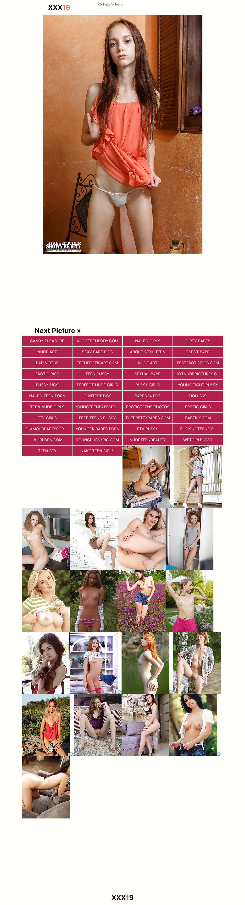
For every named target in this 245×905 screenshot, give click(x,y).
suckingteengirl (198, 428)
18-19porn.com (47, 439)
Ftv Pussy (147, 428)
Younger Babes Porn (97, 428)
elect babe (198, 351)
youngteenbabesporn (98, 406)
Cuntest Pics (97, 395)
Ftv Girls (47, 417)
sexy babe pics (97, 351)
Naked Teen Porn (47, 395)
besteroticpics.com (198, 362)
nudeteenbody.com (97, 340)
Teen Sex (47, 450)
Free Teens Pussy (97, 417)
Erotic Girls (198, 406)
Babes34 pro (148, 395)
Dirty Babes (198, 340)
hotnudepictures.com (199, 373)
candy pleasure (47, 340)
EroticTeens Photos (147, 406)
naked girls (147, 340)
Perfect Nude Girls (97, 384)
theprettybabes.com (147, 417)
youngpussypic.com (97, 439)
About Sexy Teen (147, 351)
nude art (47, 351)
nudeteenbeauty (147, 439)
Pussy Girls (147, 384)
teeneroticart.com (97, 362)
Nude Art (147, 362)
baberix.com (198, 417)
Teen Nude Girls (47, 406)
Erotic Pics (47, 373)
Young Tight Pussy (198, 384)
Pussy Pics (47, 384)
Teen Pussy (97, 373)
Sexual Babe (148, 373)
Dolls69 (197, 395)
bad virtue (47, 362)
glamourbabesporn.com (48, 428)
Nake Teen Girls (97, 450)
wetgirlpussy (198, 439)
